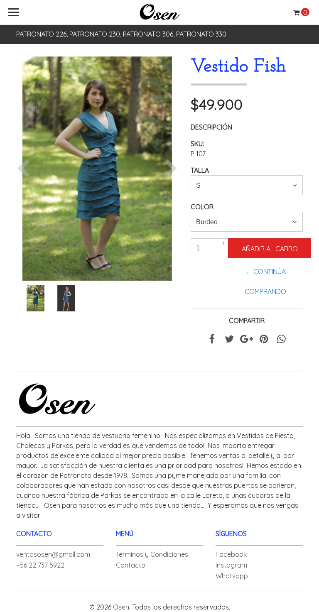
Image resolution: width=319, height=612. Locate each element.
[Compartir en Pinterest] (264, 340)
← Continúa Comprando (265, 281)
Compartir (247, 320)
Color (202, 207)
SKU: (197, 144)
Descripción (211, 127)
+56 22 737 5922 (40, 565)
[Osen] (159, 12)
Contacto (130, 565)
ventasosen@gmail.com (53, 554)
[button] (25, 168)
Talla (200, 170)
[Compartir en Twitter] (229, 340)
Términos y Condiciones (152, 554)
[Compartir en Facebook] (212, 340)
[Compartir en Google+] (246, 340)
